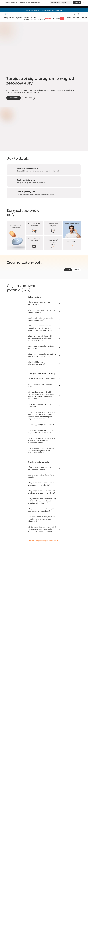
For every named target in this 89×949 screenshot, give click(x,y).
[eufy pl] (6, 14)
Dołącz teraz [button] (13, 97)
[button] (83, 3)
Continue (77, 2)
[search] (74, 14)
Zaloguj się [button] (28, 97)
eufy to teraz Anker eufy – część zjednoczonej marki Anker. (44, 10)
